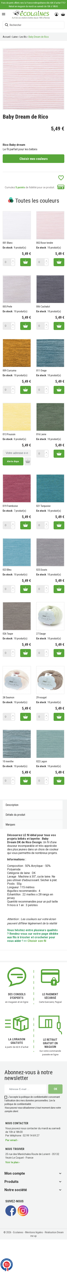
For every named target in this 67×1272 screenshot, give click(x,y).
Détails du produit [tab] (15, 814)
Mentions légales (34, 1232)
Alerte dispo (13, 461)
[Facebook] (10, 1215)
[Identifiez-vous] (57, 14)
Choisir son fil (37, 941)
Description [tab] (12, 805)
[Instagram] (23, 1215)
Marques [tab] (10, 824)
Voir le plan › (12, 1162)
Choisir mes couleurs (33, 159)
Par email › (11, 1140)
